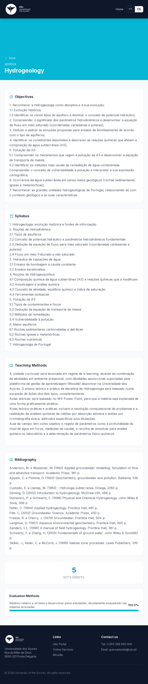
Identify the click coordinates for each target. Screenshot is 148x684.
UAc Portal (59, 644)
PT (131, 9)
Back (12, 58)
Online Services (63, 649)
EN (139, 9)
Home (119, 9)
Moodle (58, 654)
